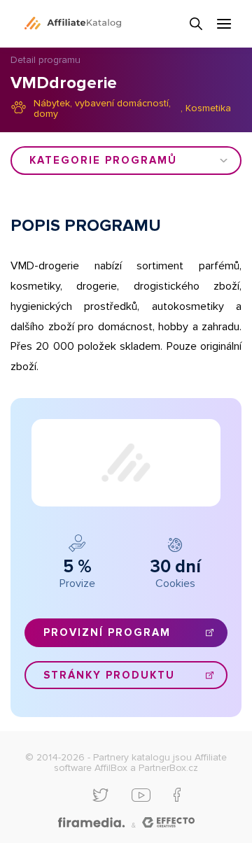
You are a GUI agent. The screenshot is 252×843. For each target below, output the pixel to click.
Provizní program (107, 632)
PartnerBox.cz (168, 768)
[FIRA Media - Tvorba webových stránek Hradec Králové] (91, 823)
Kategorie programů (103, 160)
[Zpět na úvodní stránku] (72, 23)
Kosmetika (208, 108)
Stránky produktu (109, 675)
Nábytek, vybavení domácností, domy (102, 109)
